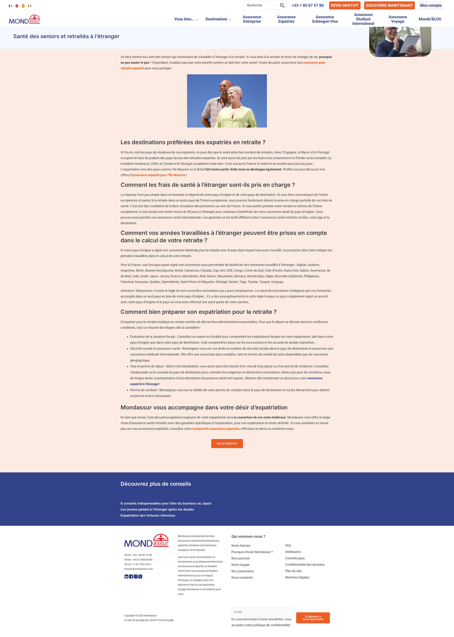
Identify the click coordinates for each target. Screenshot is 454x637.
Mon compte (431, 5)
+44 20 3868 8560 (142, 559)
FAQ (288, 545)
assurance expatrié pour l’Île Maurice (158, 175)
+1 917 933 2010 (141, 564)
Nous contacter (242, 577)
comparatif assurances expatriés (215, 429)
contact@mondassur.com (138, 568)
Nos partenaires (242, 571)
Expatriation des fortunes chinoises (148, 515)
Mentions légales (297, 577)
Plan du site (293, 571)
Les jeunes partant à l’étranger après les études (157, 509)
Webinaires (293, 552)
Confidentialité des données (305, 564)
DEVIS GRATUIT (345, 5)
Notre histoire (241, 545)
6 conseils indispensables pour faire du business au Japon (166, 503)
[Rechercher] (282, 5)
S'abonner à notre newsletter (313, 618)
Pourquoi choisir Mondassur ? (252, 552)
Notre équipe (240, 565)
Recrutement (240, 558)
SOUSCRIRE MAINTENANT (389, 5)
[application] (196, 19)
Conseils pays (295, 558)
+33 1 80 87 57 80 (308, 5)
